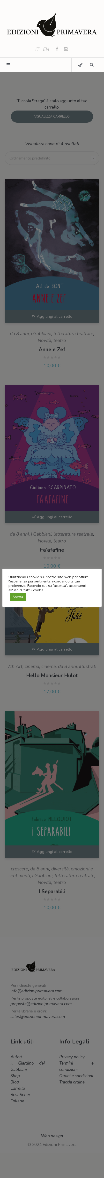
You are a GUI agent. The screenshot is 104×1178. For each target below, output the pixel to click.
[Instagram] (66, 49)
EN (46, 49)
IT (37, 49)
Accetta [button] (18, 597)
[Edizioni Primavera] (52, 25)
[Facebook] (57, 49)
